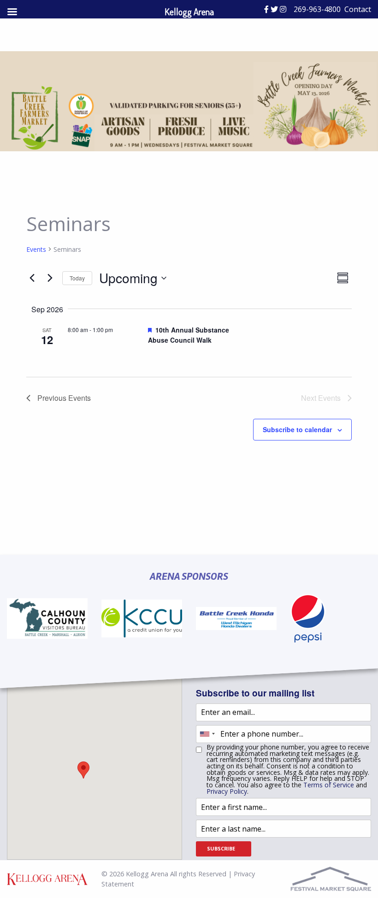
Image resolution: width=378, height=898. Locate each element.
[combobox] (207, 734)
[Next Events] (49, 278)
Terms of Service (328, 784)
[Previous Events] (31, 278)
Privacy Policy (227, 791)
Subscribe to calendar (297, 429)
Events (36, 249)
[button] (83, 770)
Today (77, 278)
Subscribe (221, 848)
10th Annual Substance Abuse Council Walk (188, 335)
